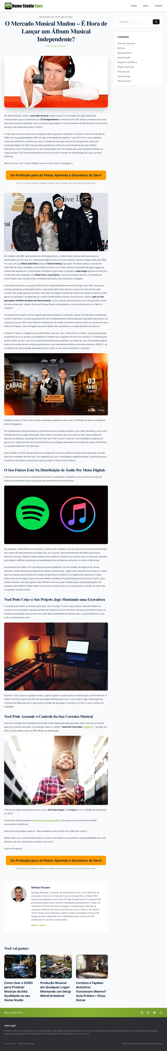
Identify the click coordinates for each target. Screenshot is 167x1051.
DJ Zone (121, 48)
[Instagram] (148, 1012)
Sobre (145, 5)
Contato (158, 5)
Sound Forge (123, 76)
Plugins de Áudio (125, 66)
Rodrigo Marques (58, 46)
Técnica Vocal (124, 81)
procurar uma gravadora (47, 820)
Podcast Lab (123, 71)
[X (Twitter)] (161, 1012)
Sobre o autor (38, 925)
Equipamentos (124, 52)
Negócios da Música (127, 62)
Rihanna (89, 726)
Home (134, 5)
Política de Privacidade (26, 1044)
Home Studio (123, 57)
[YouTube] (154, 1012)
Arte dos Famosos (126, 43)
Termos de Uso (9, 1044)
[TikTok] (142, 1012)
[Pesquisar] (156, 21)
